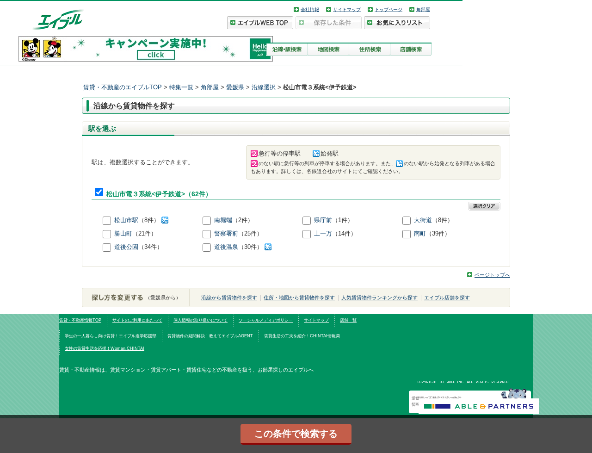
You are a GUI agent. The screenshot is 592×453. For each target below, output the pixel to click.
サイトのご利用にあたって (137, 320)
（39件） (438, 233)
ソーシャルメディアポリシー (266, 320)
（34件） (150, 246)
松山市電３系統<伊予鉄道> (145, 194)
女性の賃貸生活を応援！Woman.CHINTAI (104, 348)
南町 (420, 233)
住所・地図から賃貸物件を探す (299, 297)
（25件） (250, 233)
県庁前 (323, 220)
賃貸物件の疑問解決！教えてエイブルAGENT (210, 336)
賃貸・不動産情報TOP (80, 320)
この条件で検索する (296, 433)
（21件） (144, 233)
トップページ (388, 9)
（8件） (149, 220)
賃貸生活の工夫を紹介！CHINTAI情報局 (302, 336)
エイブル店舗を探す (447, 297)
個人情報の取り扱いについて (200, 320)
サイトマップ (347, 9)
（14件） (344, 233)
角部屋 (423, 9)
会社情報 (310, 9)
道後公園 (126, 246)
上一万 (323, 233)
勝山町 (123, 233)
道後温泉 (226, 246)
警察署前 (226, 233)
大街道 (423, 220)
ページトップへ (492, 275)
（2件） (242, 220)
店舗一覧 (348, 320)
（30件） (251, 246)
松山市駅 (126, 220)
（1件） (342, 220)
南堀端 (223, 220)
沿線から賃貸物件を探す (229, 297)
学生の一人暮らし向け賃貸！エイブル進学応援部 (110, 336)
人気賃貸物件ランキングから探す (379, 297)
